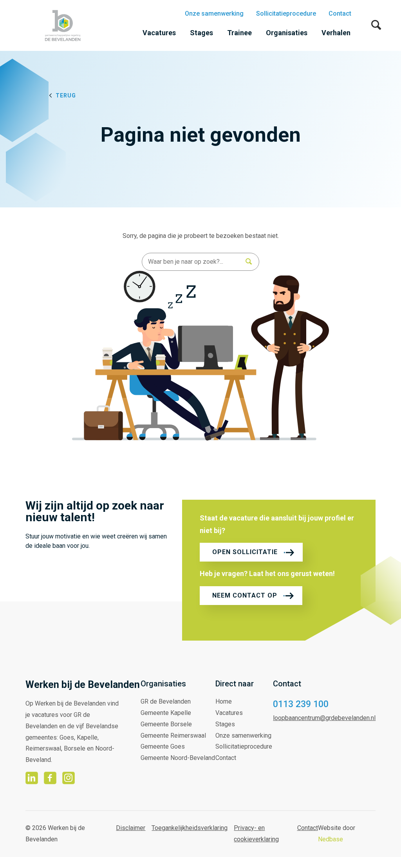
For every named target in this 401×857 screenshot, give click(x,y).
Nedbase (330, 839)
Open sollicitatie (245, 552)
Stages (201, 33)
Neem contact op (244, 595)
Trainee (239, 33)
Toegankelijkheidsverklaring (190, 828)
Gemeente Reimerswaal (173, 735)
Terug (66, 95)
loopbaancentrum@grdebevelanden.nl (324, 718)
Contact (340, 13)
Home (223, 701)
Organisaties (286, 33)
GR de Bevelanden (166, 701)
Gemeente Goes (163, 746)
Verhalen (336, 33)
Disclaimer (130, 828)
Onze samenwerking (214, 13)
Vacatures (159, 33)
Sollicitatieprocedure (286, 13)
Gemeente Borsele (166, 724)
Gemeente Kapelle (166, 713)
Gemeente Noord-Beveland (178, 758)
